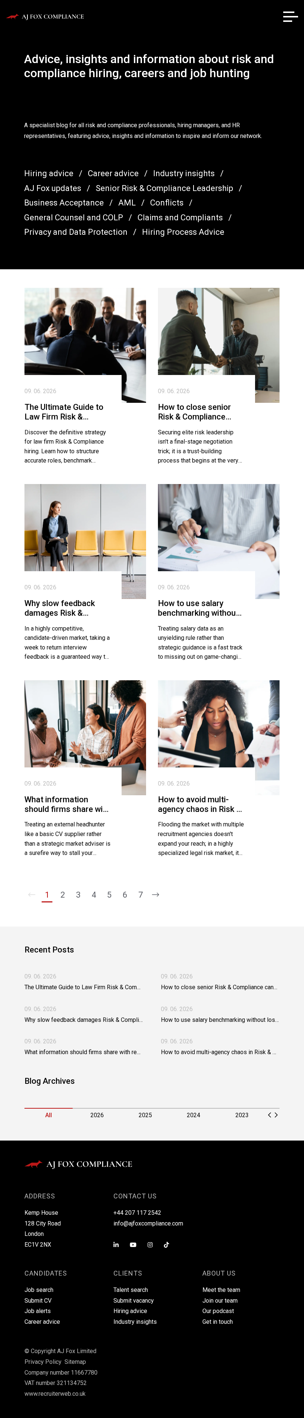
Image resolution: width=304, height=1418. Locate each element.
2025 (145, 1115)
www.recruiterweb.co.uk (55, 1393)
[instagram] (150, 1245)
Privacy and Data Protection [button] (76, 232)
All (48, 1115)
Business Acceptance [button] (64, 202)
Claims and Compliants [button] (180, 217)
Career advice (42, 1321)
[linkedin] (116, 1245)
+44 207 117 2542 (137, 1212)
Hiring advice (130, 1311)
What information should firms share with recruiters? (67, 805)
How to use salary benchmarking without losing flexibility (198, 608)
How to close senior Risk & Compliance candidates (194, 412)
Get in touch (217, 1321)
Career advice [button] (113, 173)
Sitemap (75, 1361)
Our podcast (218, 1311)
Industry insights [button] (184, 173)
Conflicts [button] (167, 202)
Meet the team (221, 1289)
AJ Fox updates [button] (52, 188)
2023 (242, 1115)
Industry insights (135, 1321)
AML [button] (127, 202)
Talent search (130, 1289)
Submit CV (38, 1300)
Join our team (220, 1300)
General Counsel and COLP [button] (73, 217)
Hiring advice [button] (48, 173)
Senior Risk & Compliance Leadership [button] (164, 188)
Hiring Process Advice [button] (183, 232)
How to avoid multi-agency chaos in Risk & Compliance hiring (199, 805)
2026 (97, 1115)
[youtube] (133, 1245)
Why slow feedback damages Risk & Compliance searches (63, 608)
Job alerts (37, 1311)
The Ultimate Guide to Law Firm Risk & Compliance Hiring (63, 412)
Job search (38, 1289)
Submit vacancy (133, 1300)
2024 (193, 1115)
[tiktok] (166, 1245)
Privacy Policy (43, 1361)
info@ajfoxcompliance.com (148, 1223)
